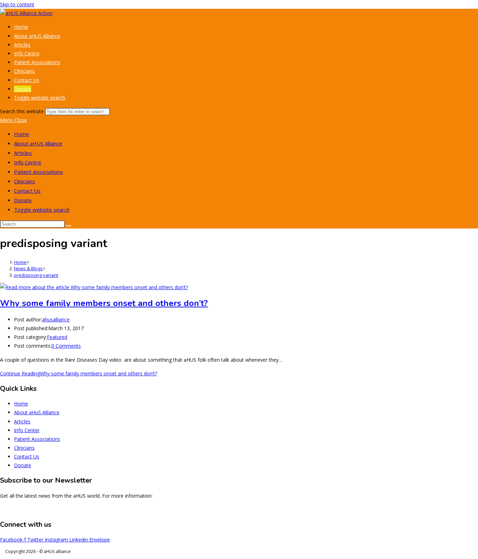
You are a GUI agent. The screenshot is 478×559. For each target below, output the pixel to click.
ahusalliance (56, 319)
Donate (23, 200)
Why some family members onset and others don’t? (104, 303)
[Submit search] (68, 225)
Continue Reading (78, 373)
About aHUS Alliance (38, 143)
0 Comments (66, 345)
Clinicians (24, 181)
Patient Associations (38, 171)
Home (21, 133)
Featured (57, 337)
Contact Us (27, 190)
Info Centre (27, 162)
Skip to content (17, 4)
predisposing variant (36, 275)
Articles (23, 152)
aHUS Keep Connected (452, 509)
